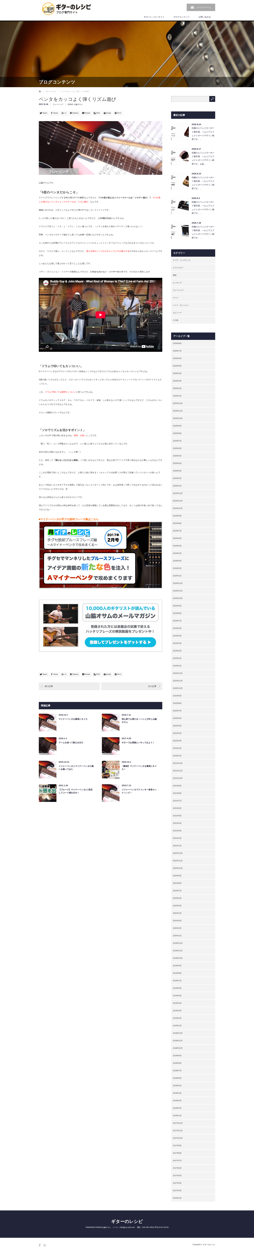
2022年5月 (177, 726)
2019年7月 (177, 981)
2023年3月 (177, 651)
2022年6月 (177, 718)
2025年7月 (177, 441)
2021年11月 (178, 771)
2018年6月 (177, 1078)
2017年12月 (178, 1123)
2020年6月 (177, 898)
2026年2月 (177, 388)
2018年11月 (178, 1041)
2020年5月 (177, 906)
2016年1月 (177, 1198)
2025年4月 (177, 463)
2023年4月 (177, 643)
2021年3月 (177, 831)
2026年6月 (177, 358)
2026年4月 (177, 373)
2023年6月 (177, 628)
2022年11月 (178, 681)
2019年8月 (177, 973)
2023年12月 (178, 583)
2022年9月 (177, 696)
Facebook (40, 1245)
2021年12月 (178, 763)
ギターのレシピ (127, 1221)
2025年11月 (178, 411)
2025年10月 (178, 418)
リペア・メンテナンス (181, 260)
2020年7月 (177, 891)
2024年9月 (177, 516)
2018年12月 (178, 1033)
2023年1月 (177, 666)
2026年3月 (177, 381)
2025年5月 (177, 456)
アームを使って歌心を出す (71, 742)
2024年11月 (178, 501)
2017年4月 (177, 1183)
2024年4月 (177, 553)
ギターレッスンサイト (154, 17)
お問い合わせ (204, 17)
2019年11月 (178, 951)
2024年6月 (177, 538)
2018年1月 (177, 1116)
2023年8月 (177, 613)
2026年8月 (177, 343)
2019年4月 (177, 1003)
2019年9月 (177, 966)
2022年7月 (177, 711)
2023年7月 (177, 621)
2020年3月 (177, 921)
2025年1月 (177, 486)
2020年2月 (177, 928)
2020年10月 (178, 868)
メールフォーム (203, 7)
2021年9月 (177, 786)
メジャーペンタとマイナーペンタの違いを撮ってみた (76, 767)
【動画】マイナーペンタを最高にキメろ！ (139, 767)
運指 (174, 275)
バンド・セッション (181, 305)
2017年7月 (177, 1161)
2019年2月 (177, 1018)
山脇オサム (78, 104)
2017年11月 (178, 1131)
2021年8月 (177, 793)
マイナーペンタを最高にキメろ (73, 719)
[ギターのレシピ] (67, 9)
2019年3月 (177, 1011)
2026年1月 (177, 396)
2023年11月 (178, 591)
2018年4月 (177, 1093)
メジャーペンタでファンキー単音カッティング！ (139, 791)
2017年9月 (177, 1146)
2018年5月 (177, 1086)
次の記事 (152, 686)
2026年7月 (177, 351)
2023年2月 (177, 658)
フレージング (50, 91)
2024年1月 (177, 576)
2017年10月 (178, 1138)
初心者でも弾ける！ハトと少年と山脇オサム (139, 720)
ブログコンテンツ (181, 17)
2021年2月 (177, 838)
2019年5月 (177, 996)
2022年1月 (177, 756)
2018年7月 (177, 1071)
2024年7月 (177, 531)
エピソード (177, 313)
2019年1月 (177, 1026)
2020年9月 (177, 876)
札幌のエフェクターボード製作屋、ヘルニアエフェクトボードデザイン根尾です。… (203, 133)
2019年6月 (177, 988)
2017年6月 (177, 1168)
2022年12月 (178, 673)
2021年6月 (177, 808)
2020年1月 (177, 936)
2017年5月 (177, 1176)
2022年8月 (177, 703)
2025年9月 (177, 426)
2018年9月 (177, 1056)
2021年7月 (177, 801)
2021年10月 (178, 778)
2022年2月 (177, 748)
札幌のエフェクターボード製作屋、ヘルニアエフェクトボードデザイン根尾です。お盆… (203, 158)
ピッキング (177, 283)
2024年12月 (178, 493)
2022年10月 (178, 688)
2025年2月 (177, 478)
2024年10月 (178, 508)
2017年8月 (177, 1153)
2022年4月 (177, 733)
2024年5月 (177, 546)
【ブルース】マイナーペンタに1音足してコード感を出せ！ (76, 791)
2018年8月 (177, 1063)
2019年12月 (178, 943)
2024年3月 (177, 561)
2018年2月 (177, 1108)
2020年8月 (177, 883)
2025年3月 (177, 471)
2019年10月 (178, 958)
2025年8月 (177, 433)
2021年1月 (177, 846)
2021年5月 (177, 816)
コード (175, 298)
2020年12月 (178, 853)
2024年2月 (177, 568)
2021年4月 (177, 823)
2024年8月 (177, 523)
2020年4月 (177, 913)
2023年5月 (177, 636)
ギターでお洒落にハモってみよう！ (138, 742)
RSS (45, 1245)
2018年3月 (177, 1101)
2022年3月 (177, 741)
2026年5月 (177, 366)
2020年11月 (178, 861)
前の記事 (49, 686)
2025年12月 (178, 403)
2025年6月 (177, 448)
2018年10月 (178, 1048)
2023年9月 (177, 606)
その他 (175, 320)
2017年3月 (177, 1191)
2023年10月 (178, 598)
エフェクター (178, 268)
